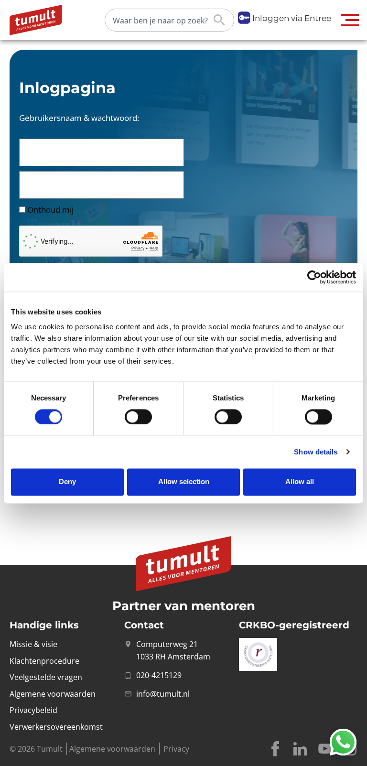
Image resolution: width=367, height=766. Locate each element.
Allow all (299, 482)
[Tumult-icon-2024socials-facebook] (275, 748)
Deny (67, 482)
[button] (350, 20)
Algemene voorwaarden (112, 749)
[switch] (138, 416)
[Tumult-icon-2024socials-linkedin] (300, 748)
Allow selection (183, 482)
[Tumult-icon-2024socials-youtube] (325, 748)
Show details (315, 452)
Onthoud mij (49, 209)
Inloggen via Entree (291, 18)
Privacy (176, 749)
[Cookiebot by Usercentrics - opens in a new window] (314, 277)
